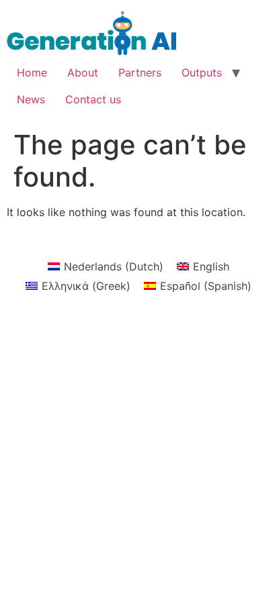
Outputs (202, 72)
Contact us (93, 99)
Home (32, 72)
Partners (139, 72)
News (31, 99)
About (82, 72)
